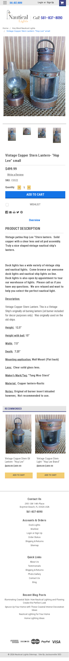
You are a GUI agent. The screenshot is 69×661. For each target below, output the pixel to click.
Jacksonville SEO (53, 654)
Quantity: (10, 187)
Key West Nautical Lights (23, 28)
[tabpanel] (18, 449)
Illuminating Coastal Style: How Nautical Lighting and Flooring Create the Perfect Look (34, 601)
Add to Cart (19, 475)
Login (40, 2)
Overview (34, 220)
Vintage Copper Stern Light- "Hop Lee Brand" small (48, 460)
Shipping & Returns (34, 541)
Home (5, 28)
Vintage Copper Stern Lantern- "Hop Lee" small (28, 31)
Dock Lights (34, 525)
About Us (34, 562)
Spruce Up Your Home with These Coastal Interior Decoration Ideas (34, 608)
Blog (34, 582)
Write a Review (15, 174)
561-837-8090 (16, 2)
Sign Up (50, 2)
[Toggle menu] (5, 5)
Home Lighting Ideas (34, 618)
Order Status (34, 537)
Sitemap (34, 545)
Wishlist (34, 529)
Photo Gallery (34, 574)
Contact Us (34, 578)
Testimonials (34, 566)
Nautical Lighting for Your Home (34, 614)
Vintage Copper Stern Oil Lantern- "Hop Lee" (17, 460)
